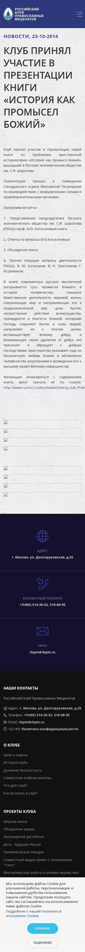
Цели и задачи (15, 755)
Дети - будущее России (22, 844)
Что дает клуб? (15, 785)
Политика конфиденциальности (49, 729)
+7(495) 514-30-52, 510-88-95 (47, 715)
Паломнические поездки (24, 852)
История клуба (15, 762)
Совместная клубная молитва (27, 778)
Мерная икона (15, 821)
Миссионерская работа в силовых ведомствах (41, 872)
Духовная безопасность (23, 770)
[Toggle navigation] (80, 15)
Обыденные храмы (19, 829)
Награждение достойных (24, 836)
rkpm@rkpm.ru (31, 722)
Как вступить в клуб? (20, 793)
